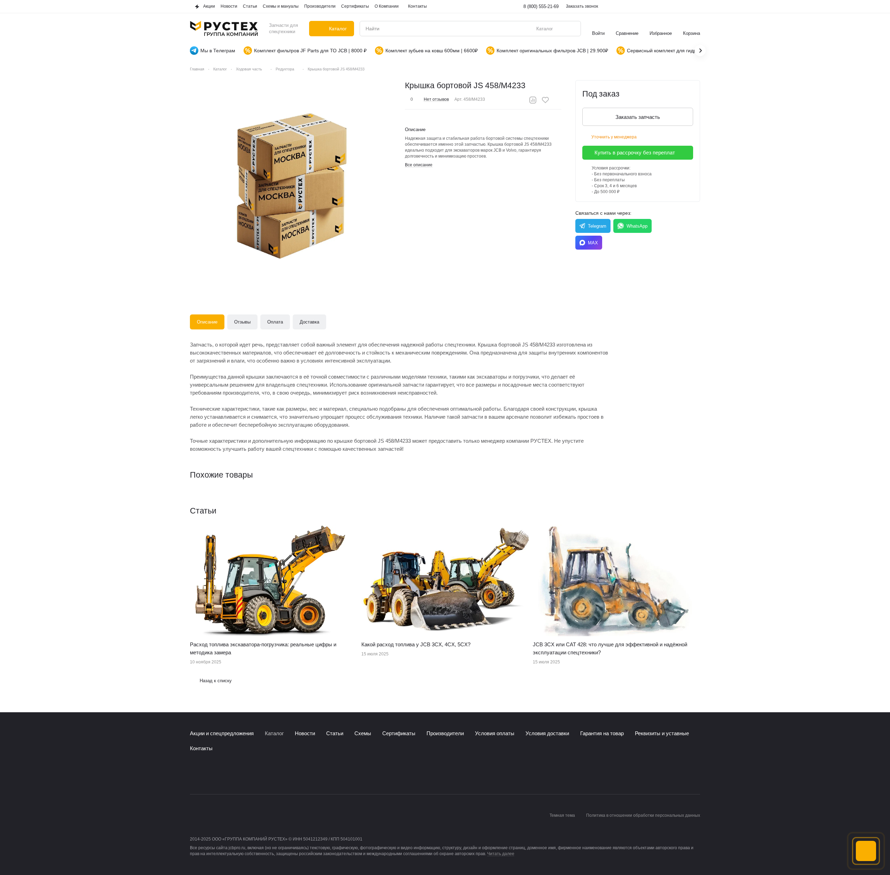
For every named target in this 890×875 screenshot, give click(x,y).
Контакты (201, 748)
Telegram (597, 226)
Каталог (274, 733)
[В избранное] (545, 100)
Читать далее (500, 853)
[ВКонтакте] (194, 773)
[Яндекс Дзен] (236, 773)
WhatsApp (637, 226)
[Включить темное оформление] (696, 6)
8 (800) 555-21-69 (541, 6)
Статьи (334, 733)
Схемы (362, 733)
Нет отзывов (436, 99)
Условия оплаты (494, 733)
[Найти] (572, 28)
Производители (445, 733)
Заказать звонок (582, 6)
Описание (207, 322)
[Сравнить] (532, 100)
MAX (593, 242)
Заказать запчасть (637, 117)
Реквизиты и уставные (662, 733)
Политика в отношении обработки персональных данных (643, 815)
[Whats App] (222, 773)
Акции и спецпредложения (222, 733)
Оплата (275, 322)
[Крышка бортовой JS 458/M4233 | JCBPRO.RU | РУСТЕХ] (293, 183)
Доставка (309, 322)
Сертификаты (398, 733)
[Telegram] (208, 773)
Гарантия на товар (602, 733)
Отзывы (242, 322)
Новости (305, 733)
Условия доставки (547, 733)
